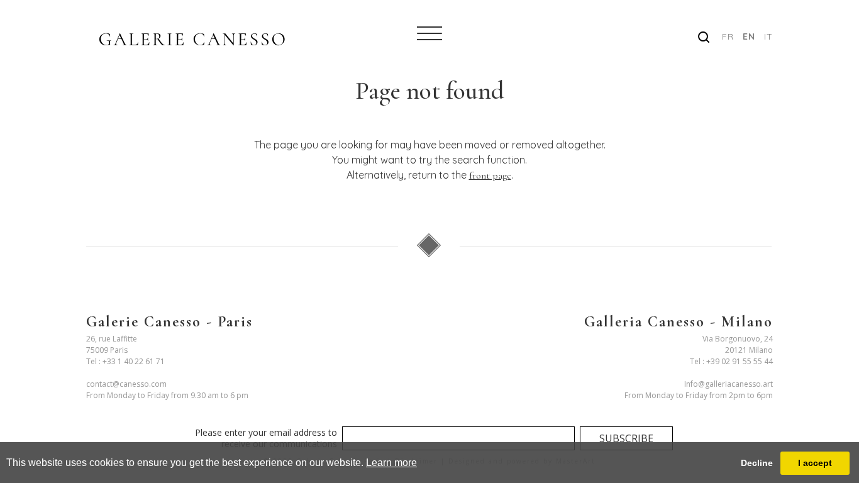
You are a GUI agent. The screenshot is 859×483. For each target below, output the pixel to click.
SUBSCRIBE (626, 438)
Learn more (391, 462)
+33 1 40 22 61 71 (134, 361)
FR (728, 36)
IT (768, 36)
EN (749, 36)
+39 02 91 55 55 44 (739, 361)
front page (490, 175)
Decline (757, 463)
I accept (815, 463)
